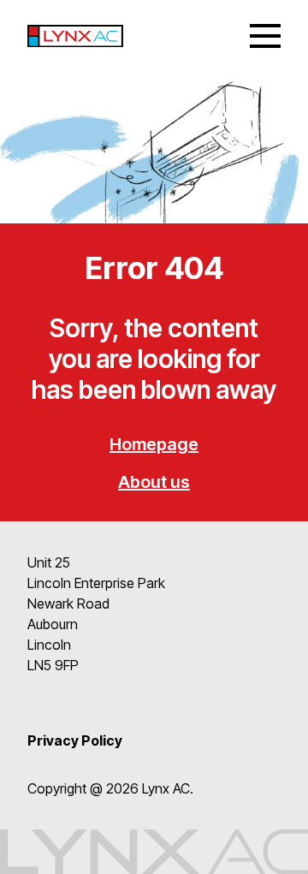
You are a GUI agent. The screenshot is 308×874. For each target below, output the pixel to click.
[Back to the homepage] (75, 36)
